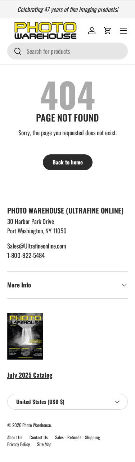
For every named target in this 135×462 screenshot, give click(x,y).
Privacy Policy (18, 444)
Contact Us (39, 437)
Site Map (44, 444)
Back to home (68, 162)
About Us (14, 437)
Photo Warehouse (36, 425)
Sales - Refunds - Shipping (77, 437)
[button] (108, 31)
